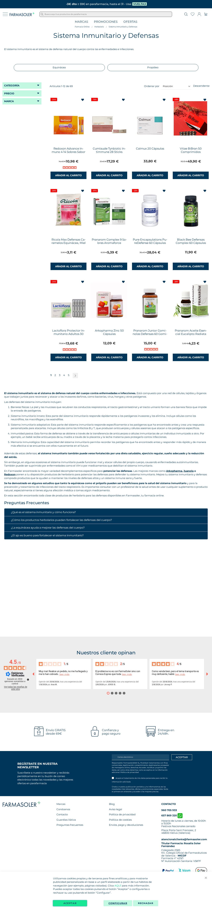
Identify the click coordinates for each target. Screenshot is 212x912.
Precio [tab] (9, 93)
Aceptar (70, 903)
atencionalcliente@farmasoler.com (184, 839)
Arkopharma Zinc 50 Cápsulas (109, 332)
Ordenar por (151, 86)
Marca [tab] (9, 101)
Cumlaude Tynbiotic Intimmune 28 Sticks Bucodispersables (109, 152)
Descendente (201, 85)
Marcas (81, 21)
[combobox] (105, 14)
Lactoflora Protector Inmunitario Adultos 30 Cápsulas (68, 334)
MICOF (182, 855)
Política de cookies (120, 819)
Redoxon (10, 474)
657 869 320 (169, 815)
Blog (112, 804)
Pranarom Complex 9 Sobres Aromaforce (109, 241)
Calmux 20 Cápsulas (150, 148)
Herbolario (99, 27)
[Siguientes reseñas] (207, 674)
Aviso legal (115, 809)
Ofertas (130, 21)
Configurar (117, 903)
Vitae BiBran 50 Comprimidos (191, 150)
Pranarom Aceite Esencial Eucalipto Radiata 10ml (191, 334)
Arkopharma (174, 470)
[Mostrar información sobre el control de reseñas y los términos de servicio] (28, 679)
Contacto (62, 814)
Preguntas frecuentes (69, 824)
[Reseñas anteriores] (33, 674)
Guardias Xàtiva (66, 819)
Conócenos (63, 809)
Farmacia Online (82, 27)
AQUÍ (117, 885)
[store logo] (22, 14)
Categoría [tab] (11, 85)
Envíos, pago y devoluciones (126, 824)
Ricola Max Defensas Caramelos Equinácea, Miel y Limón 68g (69, 243)
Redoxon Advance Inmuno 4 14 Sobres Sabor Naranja (68, 152)
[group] (59, 67)
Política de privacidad (129, 772)
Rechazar (145, 903)
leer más (64, 674)
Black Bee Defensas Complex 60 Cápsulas (191, 241)
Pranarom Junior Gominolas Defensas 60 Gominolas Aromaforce (150, 334)
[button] (83, 100)
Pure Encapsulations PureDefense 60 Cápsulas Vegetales (150, 243)
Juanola (189, 470)
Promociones (106, 21)
